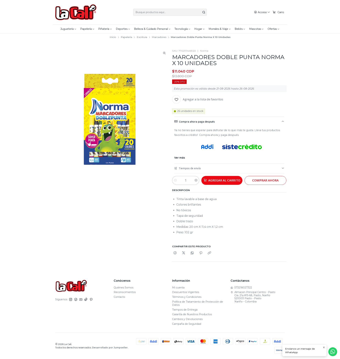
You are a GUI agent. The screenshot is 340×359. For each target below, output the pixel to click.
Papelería (126, 37)
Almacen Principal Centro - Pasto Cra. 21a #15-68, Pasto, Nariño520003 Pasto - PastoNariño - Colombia (254, 297)
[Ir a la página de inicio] (76, 12)
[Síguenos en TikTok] (86, 299)
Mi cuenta (178, 287)
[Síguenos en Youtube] (81, 299)
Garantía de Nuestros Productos (192, 314)
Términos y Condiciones (186, 297)
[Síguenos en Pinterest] (91, 299)
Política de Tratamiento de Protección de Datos (197, 303)
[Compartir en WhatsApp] (192, 253)
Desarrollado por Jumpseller (110, 347)
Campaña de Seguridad (186, 323)
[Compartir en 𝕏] (184, 253)
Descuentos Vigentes (185, 292)
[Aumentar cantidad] (196, 180)
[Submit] (204, 12)
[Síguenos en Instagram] (70, 299)
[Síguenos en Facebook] (76, 299)
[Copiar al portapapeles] (209, 253)
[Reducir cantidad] (175, 180)
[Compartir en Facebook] (175, 253)
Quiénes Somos (123, 287)
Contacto (119, 297)
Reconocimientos (125, 292)
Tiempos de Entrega (184, 309)
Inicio (113, 37)
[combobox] (170, 12)
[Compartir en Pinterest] (201, 253)
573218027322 (243, 287)
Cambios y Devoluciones (187, 319)
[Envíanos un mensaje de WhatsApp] (332, 351)
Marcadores (159, 37)
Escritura (142, 37)
